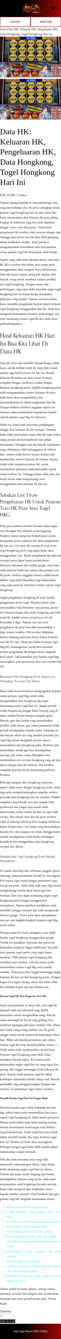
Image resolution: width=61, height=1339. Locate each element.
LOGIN (15, 22)
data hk (27, 208)
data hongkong (27, 701)
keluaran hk (28, 373)
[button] (7, 1321)
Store (3, 29)
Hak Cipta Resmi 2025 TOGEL (30, 1331)
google (40, 1212)
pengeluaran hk (39, 617)
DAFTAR (46, 22)
